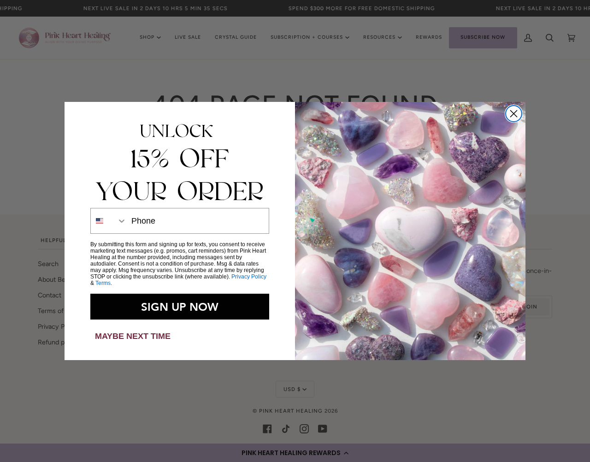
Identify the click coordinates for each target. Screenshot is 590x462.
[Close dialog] (514, 114)
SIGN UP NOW (179, 306)
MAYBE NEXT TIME (133, 336)
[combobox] (109, 220)
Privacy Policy (248, 276)
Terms (103, 283)
